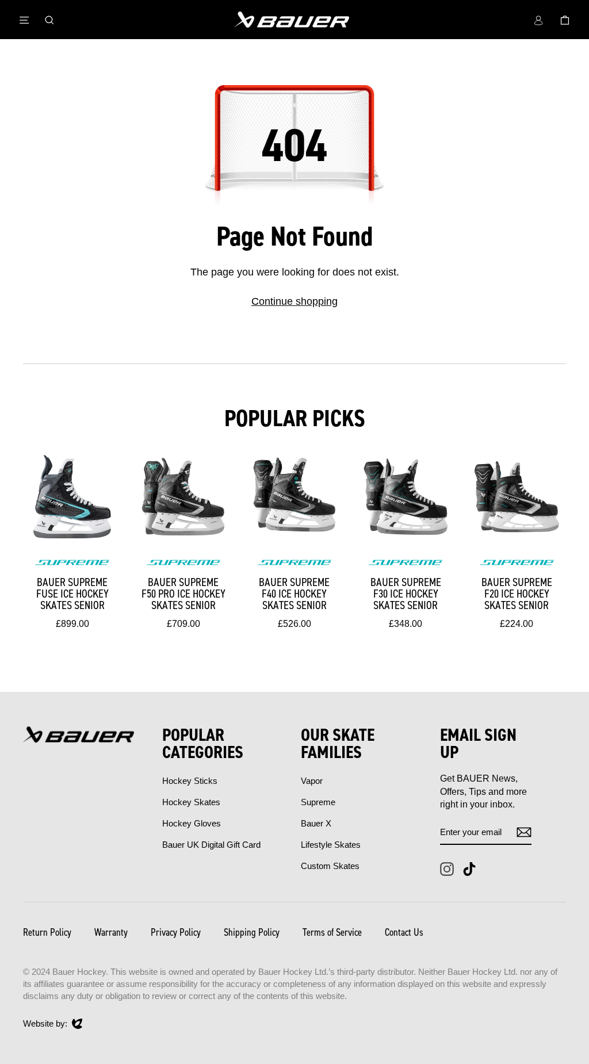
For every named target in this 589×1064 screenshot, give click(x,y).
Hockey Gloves (191, 823)
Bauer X (316, 823)
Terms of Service (332, 932)
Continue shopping (294, 301)
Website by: (45, 1024)
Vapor (312, 781)
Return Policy (47, 932)
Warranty (111, 932)
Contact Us (404, 932)
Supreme (318, 802)
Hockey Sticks (189, 781)
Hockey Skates (191, 802)
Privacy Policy (176, 932)
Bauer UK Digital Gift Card (211, 844)
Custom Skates (330, 866)
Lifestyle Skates (331, 844)
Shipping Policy (252, 932)
